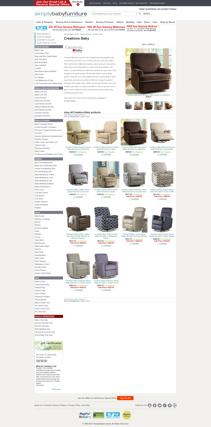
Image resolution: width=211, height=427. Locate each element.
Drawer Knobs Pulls (43, 273)
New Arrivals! (43, 34)
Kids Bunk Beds (41, 62)
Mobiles (38, 208)
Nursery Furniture (104, 22)
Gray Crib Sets (40, 98)
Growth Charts (40, 267)
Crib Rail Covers (41, 193)
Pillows (38, 225)
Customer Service (126, 3)
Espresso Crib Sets (42, 101)
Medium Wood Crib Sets (44, 107)
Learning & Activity (42, 285)
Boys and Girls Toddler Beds (46, 56)
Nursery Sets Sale (42, 326)
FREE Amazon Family (157, 3)
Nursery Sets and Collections (47, 88)
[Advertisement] (85, 320)
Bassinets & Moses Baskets (45, 71)
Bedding (130, 22)
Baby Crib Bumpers (42, 187)
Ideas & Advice (95, 3)
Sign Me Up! (41, 361)
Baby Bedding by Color (44, 178)
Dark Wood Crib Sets (43, 110)
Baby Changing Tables (44, 124)
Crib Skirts (39, 199)
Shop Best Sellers (46, 40)
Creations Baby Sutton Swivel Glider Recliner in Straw (148, 95)
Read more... (57, 389)
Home (76, 34)
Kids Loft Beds (40, 65)
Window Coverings (42, 219)
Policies (63, 405)
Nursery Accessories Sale (45, 332)
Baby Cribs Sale (41, 320)
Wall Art (38, 249)
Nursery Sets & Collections (69, 22)
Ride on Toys (40, 282)
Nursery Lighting (41, 228)
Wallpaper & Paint (42, 264)
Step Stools (39, 240)
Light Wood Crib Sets (43, 104)
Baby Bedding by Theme (44, 175)
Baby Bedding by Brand (44, 184)
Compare (79, 154)
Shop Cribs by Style (46, 43)
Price (88, 116)
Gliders (119, 22)
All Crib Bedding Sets (43, 172)
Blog (115, 3)
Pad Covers (39, 190)
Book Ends (39, 252)
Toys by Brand (40, 300)
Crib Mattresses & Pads (44, 80)
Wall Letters (39, 258)
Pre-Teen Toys (40, 312)
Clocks (37, 237)
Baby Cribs (39, 50)
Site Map (86, 405)
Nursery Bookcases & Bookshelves (48, 136)
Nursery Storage (41, 139)
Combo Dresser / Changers (45, 127)
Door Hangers (40, 261)
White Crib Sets (41, 92)
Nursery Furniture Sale (44, 323)
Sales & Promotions (45, 316)
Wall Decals (39, 216)
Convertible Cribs (42, 53)
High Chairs (39, 151)
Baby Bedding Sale (42, 329)
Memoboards (40, 243)
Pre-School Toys (41, 306)
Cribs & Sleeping (44, 22)
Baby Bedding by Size (43, 181)
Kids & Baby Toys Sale (44, 335)
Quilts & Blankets (41, 205)
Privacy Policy (74, 405)
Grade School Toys (42, 309)
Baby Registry (141, 3)
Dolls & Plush (40, 294)
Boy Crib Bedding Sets (44, 163)
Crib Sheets (39, 196)
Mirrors (37, 222)
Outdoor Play (40, 291)
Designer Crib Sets (42, 116)
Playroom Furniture (42, 148)
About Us (38, 405)
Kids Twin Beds (41, 59)
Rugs (37, 231)
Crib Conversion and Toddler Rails (48, 83)
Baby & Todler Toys (42, 303)
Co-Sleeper (39, 77)
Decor (147, 22)
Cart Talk (107, 3)
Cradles (38, 68)
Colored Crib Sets (42, 113)
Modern (89, 22)
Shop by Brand (167, 22)
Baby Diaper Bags (42, 246)
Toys (155, 22)
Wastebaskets (40, 255)
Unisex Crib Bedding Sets (45, 169)
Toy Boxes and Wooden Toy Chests (49, 154)
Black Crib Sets (41, 95)
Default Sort (75, 116)
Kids (139, 22)
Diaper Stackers (41, 202)
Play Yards (39, 74)
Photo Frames (40, 270)
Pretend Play (40, 288)
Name (83, 116)
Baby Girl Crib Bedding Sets (46, 166)
